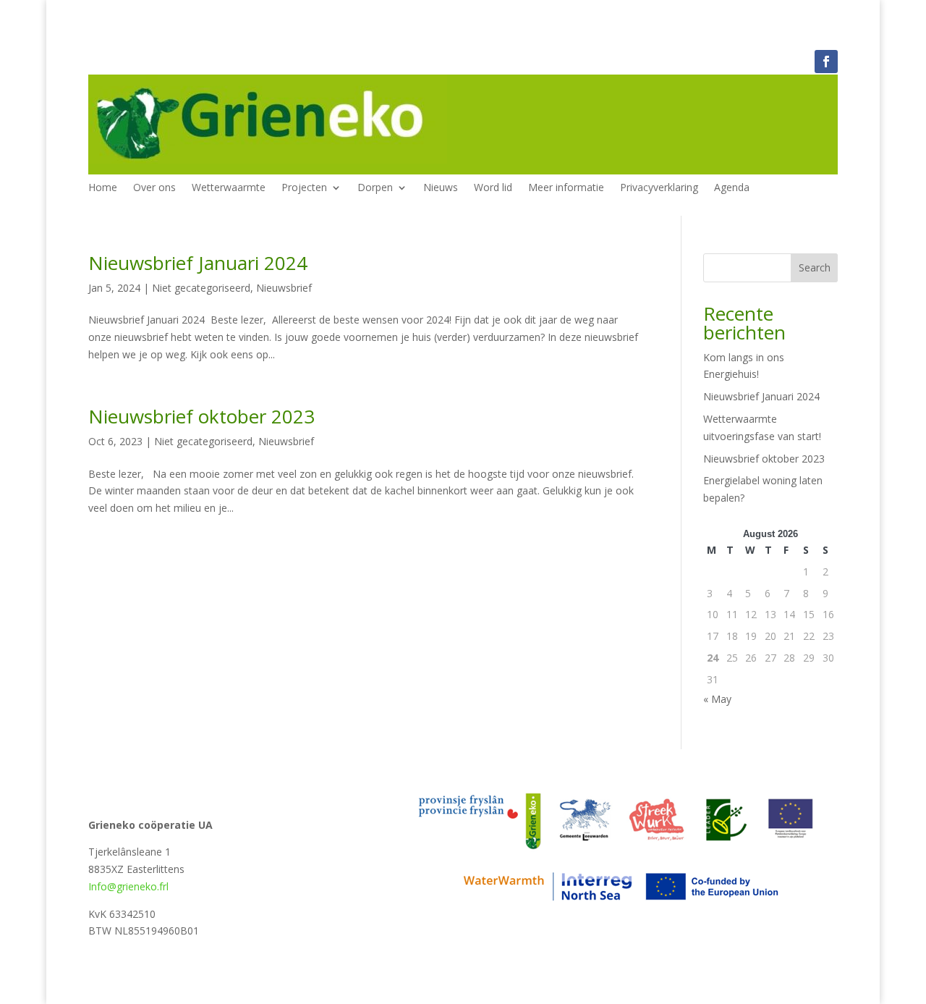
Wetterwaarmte (229, 188)
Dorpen (375, 188)
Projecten (304, 188)
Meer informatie (566, 188)
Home (102, 188)
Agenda (731, 188)
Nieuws (440, 188)
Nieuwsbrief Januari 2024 (197, 263)
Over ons (154, 188)
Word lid (493, 188)
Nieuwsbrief (284, 288)
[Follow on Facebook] (826, 61)
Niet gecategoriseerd (201, 288)
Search (815, 267)
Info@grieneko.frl (128, 886)
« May (717, 699)
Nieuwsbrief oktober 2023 (201, 416)
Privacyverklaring (659, 188)
